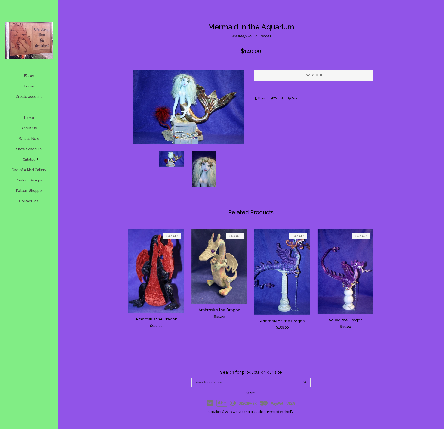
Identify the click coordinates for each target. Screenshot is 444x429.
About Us (29, 128)
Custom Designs (29, 180)
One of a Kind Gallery (29, 170)
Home (29, 118)
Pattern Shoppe (29, 191)
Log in (29, 86)
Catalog (29, 159)
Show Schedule (29, 149)
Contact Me (29, 201)
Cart (30, 76)
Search (251, 393)
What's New (29, 139)
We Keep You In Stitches (251, 36)
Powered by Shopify (280, 411)
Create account (29, 97)
